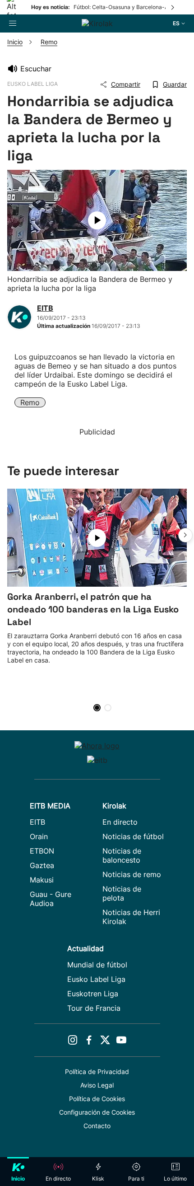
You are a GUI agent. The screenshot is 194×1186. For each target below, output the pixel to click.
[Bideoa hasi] (97, 220)
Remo (30, 402)
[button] (185, 535)
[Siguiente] (173, 7)
